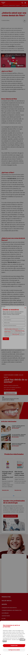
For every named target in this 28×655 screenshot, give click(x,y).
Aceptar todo (14, 645)
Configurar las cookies (14, 649)
